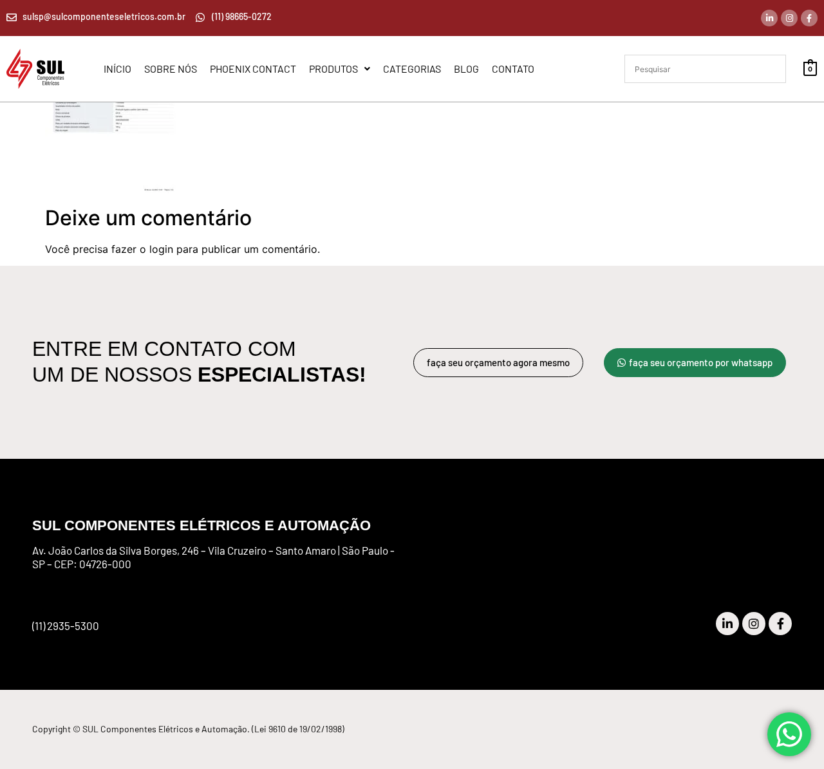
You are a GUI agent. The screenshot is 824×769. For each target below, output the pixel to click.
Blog (466, 69)
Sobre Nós (170, 69)
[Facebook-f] (809, 18)
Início (117, 69)
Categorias (412, 69)
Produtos (333, 69)
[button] (339, 69)
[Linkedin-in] (769, 18)
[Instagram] (789, 18)
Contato (513, 69)
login (161, 249)
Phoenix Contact (253, 69)
